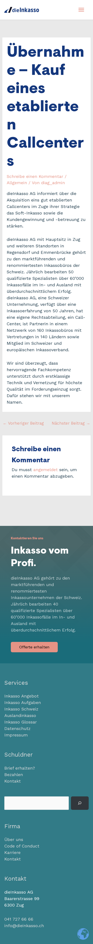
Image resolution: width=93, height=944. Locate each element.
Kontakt (12, 781)
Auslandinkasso (20, 715)
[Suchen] (80, 803)
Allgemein (17, 182)
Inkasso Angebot (21, 696)
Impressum (16, 735)
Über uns (13, 839)
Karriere (12, 852)
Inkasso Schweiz (21, 709)
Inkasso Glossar (20, 722)
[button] (34, 647)
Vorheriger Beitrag (23, 423)
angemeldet (45, 469)
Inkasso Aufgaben (22, 702)
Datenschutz (17, 728)
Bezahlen (13, 774)
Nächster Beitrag (71, 423)
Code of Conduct (21, 846)
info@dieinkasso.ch (24, 925)
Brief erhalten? (19, 768)
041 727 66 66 (18, 919)
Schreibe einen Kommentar (35, 176)
